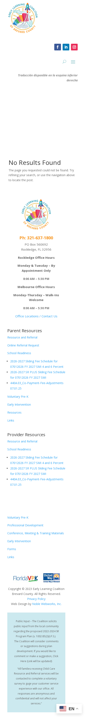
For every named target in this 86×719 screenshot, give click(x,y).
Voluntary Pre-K (17, 397)
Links (10, 420)
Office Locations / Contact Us (36, 316)
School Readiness (19, 353)
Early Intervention (19, 404)
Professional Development (25, 525)
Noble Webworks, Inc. (47, 604)
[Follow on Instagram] (74, 47)
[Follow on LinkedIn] (66, 47)
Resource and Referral (22, 337)
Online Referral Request (23, 345)
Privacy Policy (36, 599)
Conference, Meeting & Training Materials (35, 533)
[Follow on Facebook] (57, 47)
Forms (11, 549)
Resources (14, 412)
